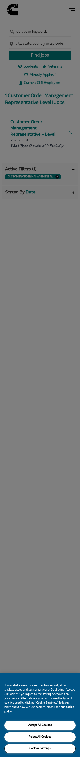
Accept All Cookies (40, 725)
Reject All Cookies (40, 737)
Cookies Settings (40, 748)
